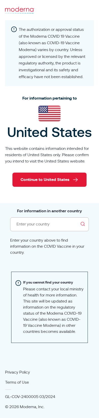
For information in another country (49, 211)
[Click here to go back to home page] (20, 10)
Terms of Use (17, 382)
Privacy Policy (17, 372)
